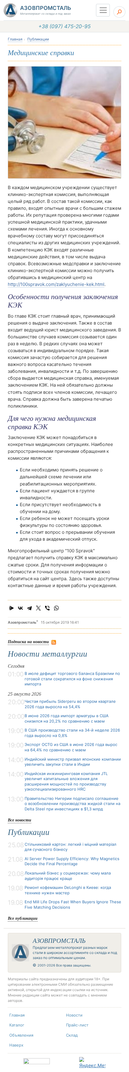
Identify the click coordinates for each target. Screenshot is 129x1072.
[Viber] (47, 608)
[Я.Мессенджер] (11, 608)
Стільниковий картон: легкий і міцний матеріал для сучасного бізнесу (70, 847)
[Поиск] (119, 12)
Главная (15, 39)
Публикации (38, 39)
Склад (72, 1035)
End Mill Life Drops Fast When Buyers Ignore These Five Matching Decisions (73, 904)
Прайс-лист (77, 1025)
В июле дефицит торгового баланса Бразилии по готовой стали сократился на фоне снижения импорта (72, 678)
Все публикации (23, 918)
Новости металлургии (47, 653)
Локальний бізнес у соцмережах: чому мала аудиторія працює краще (68, 876)
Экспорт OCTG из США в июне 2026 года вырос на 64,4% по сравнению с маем (71, 747)
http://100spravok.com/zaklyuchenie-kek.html (56, 284)
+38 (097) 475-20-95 (64, 26)
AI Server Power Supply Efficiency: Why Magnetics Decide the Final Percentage (72, 861)
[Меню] (103, 10)
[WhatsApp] (56, 608)
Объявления (21, 1035)
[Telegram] (29, 608)
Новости (74, 1015)
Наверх (16, 1045)
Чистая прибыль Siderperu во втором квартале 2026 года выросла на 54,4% (70, 704)
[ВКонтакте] (20, 608)
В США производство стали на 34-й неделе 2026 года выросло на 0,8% (72, 733)
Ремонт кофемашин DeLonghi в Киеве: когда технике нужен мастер (68, 890)
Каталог (16, 1025)
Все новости (19, 820)
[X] (38, 608)
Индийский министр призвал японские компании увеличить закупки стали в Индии (73, 762)
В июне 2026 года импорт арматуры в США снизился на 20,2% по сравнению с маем (67, 718)
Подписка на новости (28, 641)
